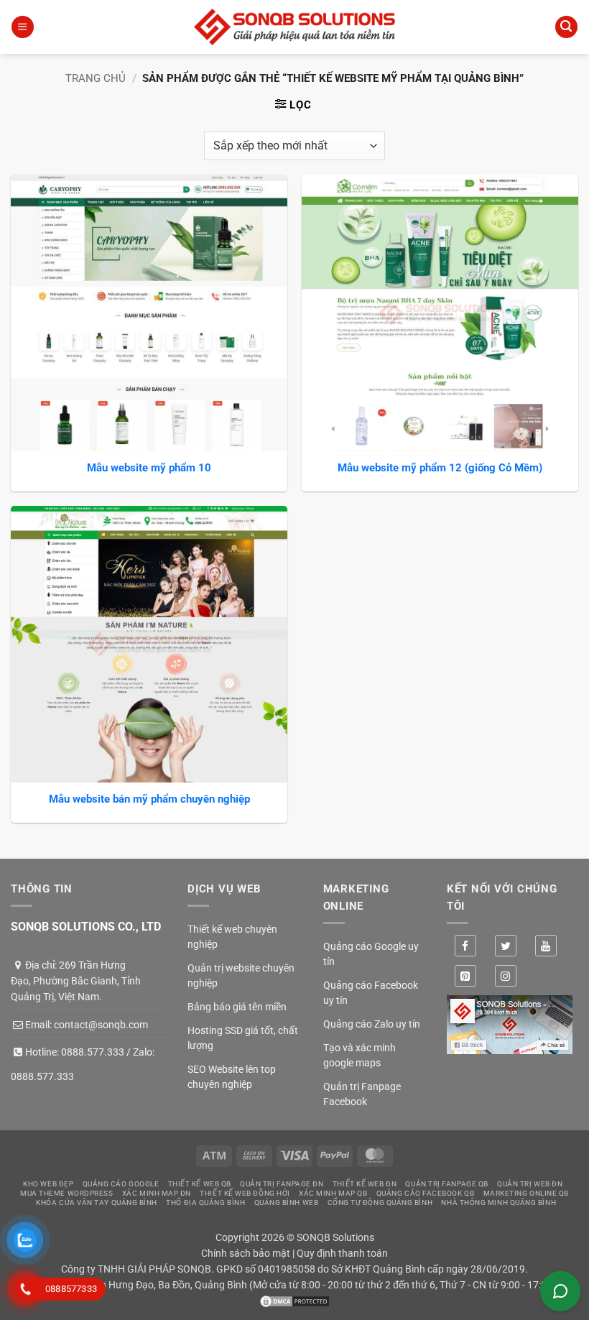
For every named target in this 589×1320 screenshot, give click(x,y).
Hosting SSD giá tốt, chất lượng (242, 1038)
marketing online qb (526, 1193)
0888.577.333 (92, 1052)
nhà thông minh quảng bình (498, 1202)
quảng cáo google (121, 1184)
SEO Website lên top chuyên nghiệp (231, 1076)
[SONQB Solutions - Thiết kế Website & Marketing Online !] (294, 27)
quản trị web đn (529, 1184)
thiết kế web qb (199, 1184)
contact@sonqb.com (101, 1024)
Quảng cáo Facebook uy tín (370, 992)
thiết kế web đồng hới (245, 1193)
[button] (22, 27)
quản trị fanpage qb (446, 1184)
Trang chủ (95, 78)
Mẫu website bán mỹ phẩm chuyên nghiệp (149, 799)
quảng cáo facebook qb (425, 1193)
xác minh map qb (333, 1193)
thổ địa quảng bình (205, 1202)
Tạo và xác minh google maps (359, 1055)
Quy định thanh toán (342, 1253)
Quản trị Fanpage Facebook (362, 1094)
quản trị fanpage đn (281, 1184)
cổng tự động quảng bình (380, 1202)
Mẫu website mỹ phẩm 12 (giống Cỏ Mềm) (440, 467)
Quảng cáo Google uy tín (371, 954)
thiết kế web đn (364, 1184)
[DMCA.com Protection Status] (294, 1300)
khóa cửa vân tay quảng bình (96, 1202)
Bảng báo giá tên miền (237, 1006)
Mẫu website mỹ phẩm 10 (149, 467)
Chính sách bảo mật (245, 1253)
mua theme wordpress (66, 1193)
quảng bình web (286, 1202)
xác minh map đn (156, 1193)
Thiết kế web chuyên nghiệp (232, 936)
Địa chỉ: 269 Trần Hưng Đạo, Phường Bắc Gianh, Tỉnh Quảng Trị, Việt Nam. (76, 981)
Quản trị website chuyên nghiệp (240, 975)
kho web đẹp (48, 1184)
